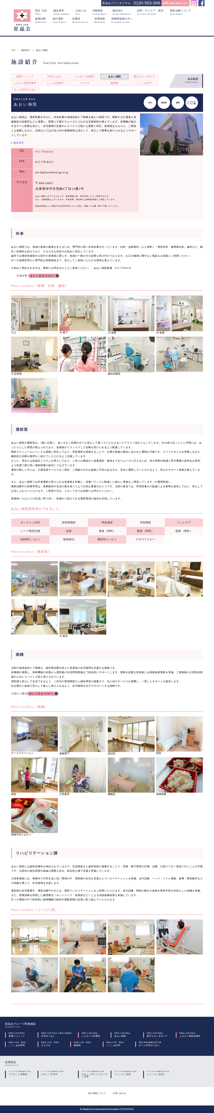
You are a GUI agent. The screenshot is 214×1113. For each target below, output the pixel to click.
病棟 (178, 103)
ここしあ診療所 (55, 83)
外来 (150, 103)
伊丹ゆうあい (54, 76)
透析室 (164, 103)
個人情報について (97, 1093)
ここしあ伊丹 (144, 83)
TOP (13, 50)
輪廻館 (114, 83)
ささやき (85, 83)
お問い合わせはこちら (175, 3)
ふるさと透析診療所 (25, 83)
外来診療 (22, 275)
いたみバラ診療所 (85, 76)
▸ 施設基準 (17, 142)
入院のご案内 (19, 693)
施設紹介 (25, 50)
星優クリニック (25, 76)
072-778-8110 (44, 151)
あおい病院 (114, 76)
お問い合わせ (119, 1093)
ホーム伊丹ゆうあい (25, 89)
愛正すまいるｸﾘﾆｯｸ (144, 76)
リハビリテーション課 (191, 103)
